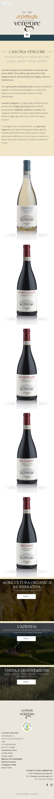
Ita (23, 12)
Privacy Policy (7, 756)
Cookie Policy (7, 753)
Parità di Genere (8, 762)
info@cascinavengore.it (43, 773)
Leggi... (26, 596)
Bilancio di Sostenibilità (11, 759)
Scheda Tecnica (27, 196)
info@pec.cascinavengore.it (41, 776)
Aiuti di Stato (6, 767)
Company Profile (8, 765)
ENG (30, 12)
